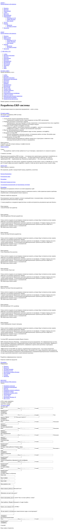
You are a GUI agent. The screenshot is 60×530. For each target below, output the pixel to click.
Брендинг (6, 13)
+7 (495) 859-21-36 (6, 51)
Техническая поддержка (10, 97)
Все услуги (7, 398)
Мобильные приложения (10, 79)
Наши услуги (7, 37)
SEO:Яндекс (7, 62)
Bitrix (5, 68)
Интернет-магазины (9, 55)
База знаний (10, 21)
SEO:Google (7, 87)
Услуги (6, 22)
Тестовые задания (11, 26)
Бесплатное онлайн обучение (11, 372)
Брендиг (6, 388)
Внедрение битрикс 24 (10, 397)
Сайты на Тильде (8, 94)
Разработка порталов (9, 386)
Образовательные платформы (12, 93)
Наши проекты (5, 146)
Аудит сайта (7, 91)
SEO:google (7, 64)
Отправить (3, 412)
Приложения (7, 11)
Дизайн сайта (7, 89)
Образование (7, 16)
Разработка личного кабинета (12, 390)
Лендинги (6, 65)
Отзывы (6, 375)
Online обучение (11, 19)
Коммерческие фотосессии (11, 99)
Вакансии (9, 25)
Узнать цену (4, 165)
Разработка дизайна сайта (10, 393)
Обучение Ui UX (11, 18)
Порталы (6, 9)
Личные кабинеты (9, 90)
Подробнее (3, 362)
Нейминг (6, 83)
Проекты (6, 8)
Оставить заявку (5, 70)
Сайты (5, 12)
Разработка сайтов (9, 391)
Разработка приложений (10, 387)
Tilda (5, 66)
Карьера (6, 23)
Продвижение (7, 15)
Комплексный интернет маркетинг (13, 96)
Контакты (6, 28)
